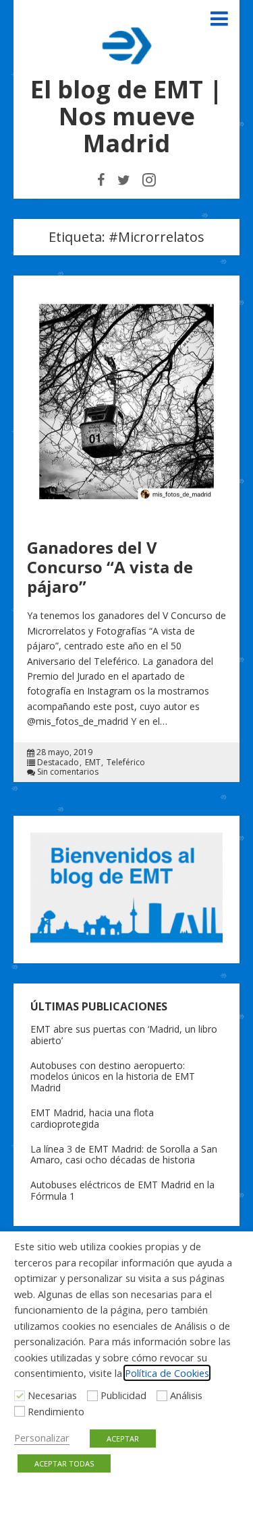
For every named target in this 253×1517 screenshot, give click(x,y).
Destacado (58, 762)
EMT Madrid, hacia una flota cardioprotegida (92, 1118)
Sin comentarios (68, 772)
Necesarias (52, 1395)
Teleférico (126, 762)
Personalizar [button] (41, 1437)
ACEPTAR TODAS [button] (64, 1463)
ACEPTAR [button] (123, 1438)
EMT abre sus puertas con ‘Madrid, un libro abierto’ (123, 1035)
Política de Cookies (167, 1373)
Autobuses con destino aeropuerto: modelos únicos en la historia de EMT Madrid (112, 1077)
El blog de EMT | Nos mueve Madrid (126, 116)
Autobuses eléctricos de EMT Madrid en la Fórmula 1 (122, 1190)
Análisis (186, 1395)
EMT (93, 762)
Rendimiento (56, 1411)
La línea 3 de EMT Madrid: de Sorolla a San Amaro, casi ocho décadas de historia (123, 1154)
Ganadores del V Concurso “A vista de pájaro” (110, 567)
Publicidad (123, 1395)
